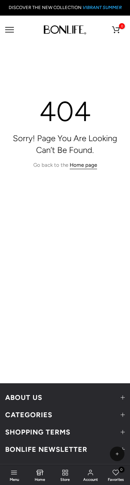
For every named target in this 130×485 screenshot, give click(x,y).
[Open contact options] (117, 454)
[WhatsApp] (117, 437)
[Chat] (117, 418)
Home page (83, 165)
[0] (116, 30)
